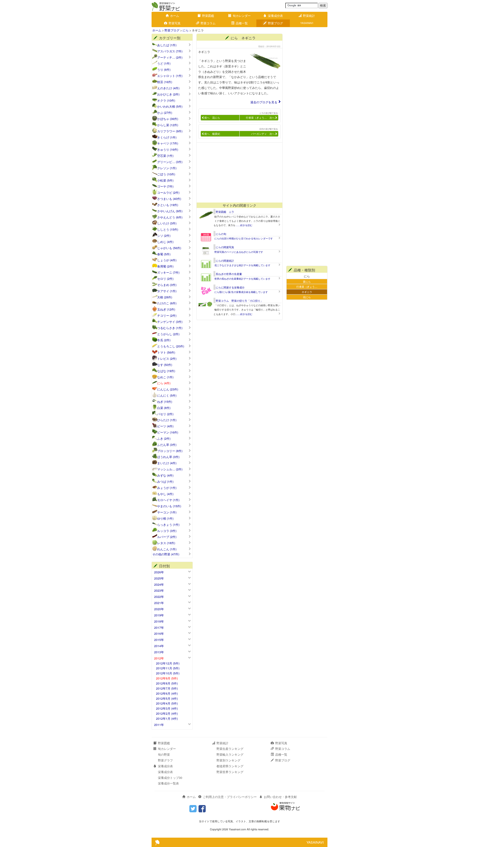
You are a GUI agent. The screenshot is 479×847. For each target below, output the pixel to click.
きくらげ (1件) (166, 137)
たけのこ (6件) (166, 303)
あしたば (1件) (166, 45)
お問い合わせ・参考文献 (280, 797)
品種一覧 (242, 23)
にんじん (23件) (167, 389)
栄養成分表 (275, 15)
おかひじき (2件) (168, 94)
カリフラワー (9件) (169, 131)
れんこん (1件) (166, 549)
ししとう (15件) (167, 229)
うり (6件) (163, 70)
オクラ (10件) (166, 100)
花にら (307, 297)
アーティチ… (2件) (169, 57)
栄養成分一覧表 (168, 783)
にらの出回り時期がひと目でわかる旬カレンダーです (243, 238)
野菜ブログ (275, 23)
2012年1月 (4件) (167, 718)
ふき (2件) (163, 439)
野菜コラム (208, 23)
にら (186, 30)
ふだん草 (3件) (166, 445)
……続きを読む (243, 225)
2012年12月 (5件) (167, 663)
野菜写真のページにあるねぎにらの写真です (238, 252)
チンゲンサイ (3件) (169, 322)
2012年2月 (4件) (167, 713)
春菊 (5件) (163, 254)
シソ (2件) (163, 236)
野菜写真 (175, 23)
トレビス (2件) (166, 359)
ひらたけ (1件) (166, 420)
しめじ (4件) (165, 242)
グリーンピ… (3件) (169, 162)
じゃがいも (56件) (169, 248)
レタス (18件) (166, 543)
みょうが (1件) (166, 488)
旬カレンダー (242, 15)
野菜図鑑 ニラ (225, 212)
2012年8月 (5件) (167, 683)
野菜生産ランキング (229, 748)
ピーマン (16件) (167, 432)
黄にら (307, 281)
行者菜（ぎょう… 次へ (260, 117)
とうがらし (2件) (168, 334)
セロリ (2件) (165, 279)
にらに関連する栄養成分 (230, 287)
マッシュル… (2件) (169, 469)
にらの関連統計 (225, 260)
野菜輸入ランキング (229, 754)
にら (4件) (163, 383)
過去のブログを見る (263, 102)
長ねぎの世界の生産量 (229, 274)
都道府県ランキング (229, 766)
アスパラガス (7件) (169, 51)
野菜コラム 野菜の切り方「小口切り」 (239, 300)
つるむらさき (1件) (169, 328)
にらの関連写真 (225, 247)
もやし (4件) (165, 494)
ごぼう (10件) (166, 174)
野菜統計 (309, 15)
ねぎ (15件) (164, 402)
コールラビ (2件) (168, 193)
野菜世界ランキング (229, 772)
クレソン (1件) (166, 168)
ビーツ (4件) (165, 426)
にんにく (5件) (166, 395)
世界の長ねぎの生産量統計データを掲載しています (242, 278)
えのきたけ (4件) (168, 88)
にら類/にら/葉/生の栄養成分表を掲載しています (241, 292)
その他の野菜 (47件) (165, 554)
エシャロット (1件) (169, 76)
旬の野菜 (164, 754)
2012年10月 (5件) (167, 673)
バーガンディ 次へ (263, 134)
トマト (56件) (166, 352)
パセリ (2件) (165, 414)
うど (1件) (163, 63)
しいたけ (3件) (166, 223)
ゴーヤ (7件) (165, 186)
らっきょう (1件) (168, 525)
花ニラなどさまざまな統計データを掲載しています (242, 265)
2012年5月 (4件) (167, 698)
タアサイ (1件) (166, 291)
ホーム (174, 15)
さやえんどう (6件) (169, 217)
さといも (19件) (167, 205)
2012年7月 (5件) (167, 688)
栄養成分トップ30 (170, 777)
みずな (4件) (165, 475)
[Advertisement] (238, 172)
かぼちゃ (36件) (167, 119)
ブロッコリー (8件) (169, 451)
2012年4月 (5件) (167, 703)
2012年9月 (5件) (167, 678)
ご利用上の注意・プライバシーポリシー (230, 797)
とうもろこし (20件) (170, 346)
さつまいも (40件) (169, 199)
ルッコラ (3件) (166, 531)
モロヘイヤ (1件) (168, 500)
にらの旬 (221, 234)
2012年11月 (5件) (167, 668)
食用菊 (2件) (165, 266)
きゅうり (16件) (167, 149)
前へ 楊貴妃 (212, 134)
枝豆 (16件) (164, 82)
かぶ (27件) (164, 113)
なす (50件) (164, 365)
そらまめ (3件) (166, 285)
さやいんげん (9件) (169, 211)
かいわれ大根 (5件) (169, 106)
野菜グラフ (165, 760)
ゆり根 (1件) (165, 518)
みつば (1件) (165, 482)
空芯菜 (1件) (165, 156)
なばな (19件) (166, 371)
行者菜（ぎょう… (306, 286)
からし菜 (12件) (167, 125)
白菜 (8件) (163, 408)
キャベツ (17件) (167, 143)
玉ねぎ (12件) (166, 309)
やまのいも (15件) (169, 506)
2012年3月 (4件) (167, 708)
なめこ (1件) (165, 377)
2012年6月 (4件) (167, 693)
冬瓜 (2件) (163, 340)
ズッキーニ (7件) (168, 272)
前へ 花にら (212, 117)
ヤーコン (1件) (166, 512)
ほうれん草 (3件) (168, 457)
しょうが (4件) (166, 260)
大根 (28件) (164, 297)
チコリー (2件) (166, 316)
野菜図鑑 (208, 15)
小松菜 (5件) (165, 180)
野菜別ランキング (228, 760)
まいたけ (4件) (166, 463)
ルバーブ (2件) (166, 537)
